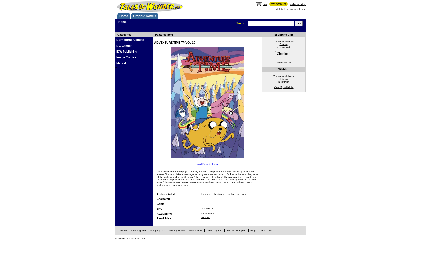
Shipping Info (157, 230)
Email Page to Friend (207, 164)
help (303, 9)
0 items (284, 44)
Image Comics (126, 57)
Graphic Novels (144, 16)
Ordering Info (138, 230)
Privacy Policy (177, 230)
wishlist (280, 9)
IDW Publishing (126, 51)
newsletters (292, 9)
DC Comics (124, 45)
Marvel (121, 63)
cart (265, 4)
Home (123, 16)
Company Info (214, 230)
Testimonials (195, 230)
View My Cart (283, 62)
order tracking (298, 4)
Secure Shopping (236, 230)
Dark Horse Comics (130, 40)
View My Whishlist (284, 87)
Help (253, 230)
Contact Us (266, 230)
